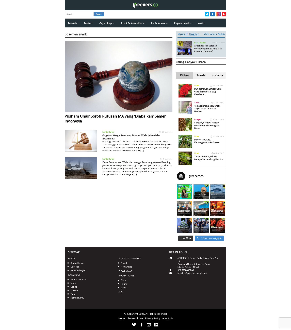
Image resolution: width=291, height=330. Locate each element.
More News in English (214, 34)
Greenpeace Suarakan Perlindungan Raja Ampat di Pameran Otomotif (208, 48)
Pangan (197, 119)
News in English (78, 270)
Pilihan (184, 75)
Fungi (123, 287)
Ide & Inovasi (158, 23)
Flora (196, 85)
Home (121, 318)
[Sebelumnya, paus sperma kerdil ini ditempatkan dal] (217, 191)
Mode (73, 283)
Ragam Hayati (182, 23)
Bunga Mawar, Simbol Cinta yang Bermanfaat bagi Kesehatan (207, 91)
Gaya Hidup (105, 23)
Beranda (72, 23)
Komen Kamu (77, 297)
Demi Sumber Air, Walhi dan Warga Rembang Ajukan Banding (136, 162)
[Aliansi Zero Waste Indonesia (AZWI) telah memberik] (200, 225)
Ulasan (74, 290)
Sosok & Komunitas (132, 23)
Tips (73, 293)
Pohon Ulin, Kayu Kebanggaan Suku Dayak (206, 141)
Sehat (197, 102)
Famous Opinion (79, 279)
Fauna (124, 283)
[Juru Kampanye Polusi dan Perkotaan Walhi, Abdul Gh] (200, 191)
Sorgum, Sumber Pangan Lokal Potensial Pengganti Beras (207, 125)
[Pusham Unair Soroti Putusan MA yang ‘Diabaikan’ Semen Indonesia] (118, 76)
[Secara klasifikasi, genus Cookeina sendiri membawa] (217, 225)
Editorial (75, 266)
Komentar (218, 75)
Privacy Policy (152, 318)
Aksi (200, 23)
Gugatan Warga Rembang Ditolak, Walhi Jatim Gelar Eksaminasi (131, 137)
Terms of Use (135, 318)
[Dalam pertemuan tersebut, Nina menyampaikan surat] (184, 208)
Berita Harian (108, 132)
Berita (87, 23)
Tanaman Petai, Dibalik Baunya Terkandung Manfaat (208, 158)
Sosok (124, 263)
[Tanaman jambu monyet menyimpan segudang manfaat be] (217, 208)
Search (99, 14)
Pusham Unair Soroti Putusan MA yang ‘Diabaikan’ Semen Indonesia (116, 118)
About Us (167, 318)
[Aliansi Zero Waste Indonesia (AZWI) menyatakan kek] (200, 208)
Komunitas (126, 266)
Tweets (201, 75)
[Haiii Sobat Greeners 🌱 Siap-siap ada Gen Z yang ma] (184, 191)
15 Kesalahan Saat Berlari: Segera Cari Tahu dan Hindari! (207, 108)
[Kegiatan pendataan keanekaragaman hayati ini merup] (184, 225)
